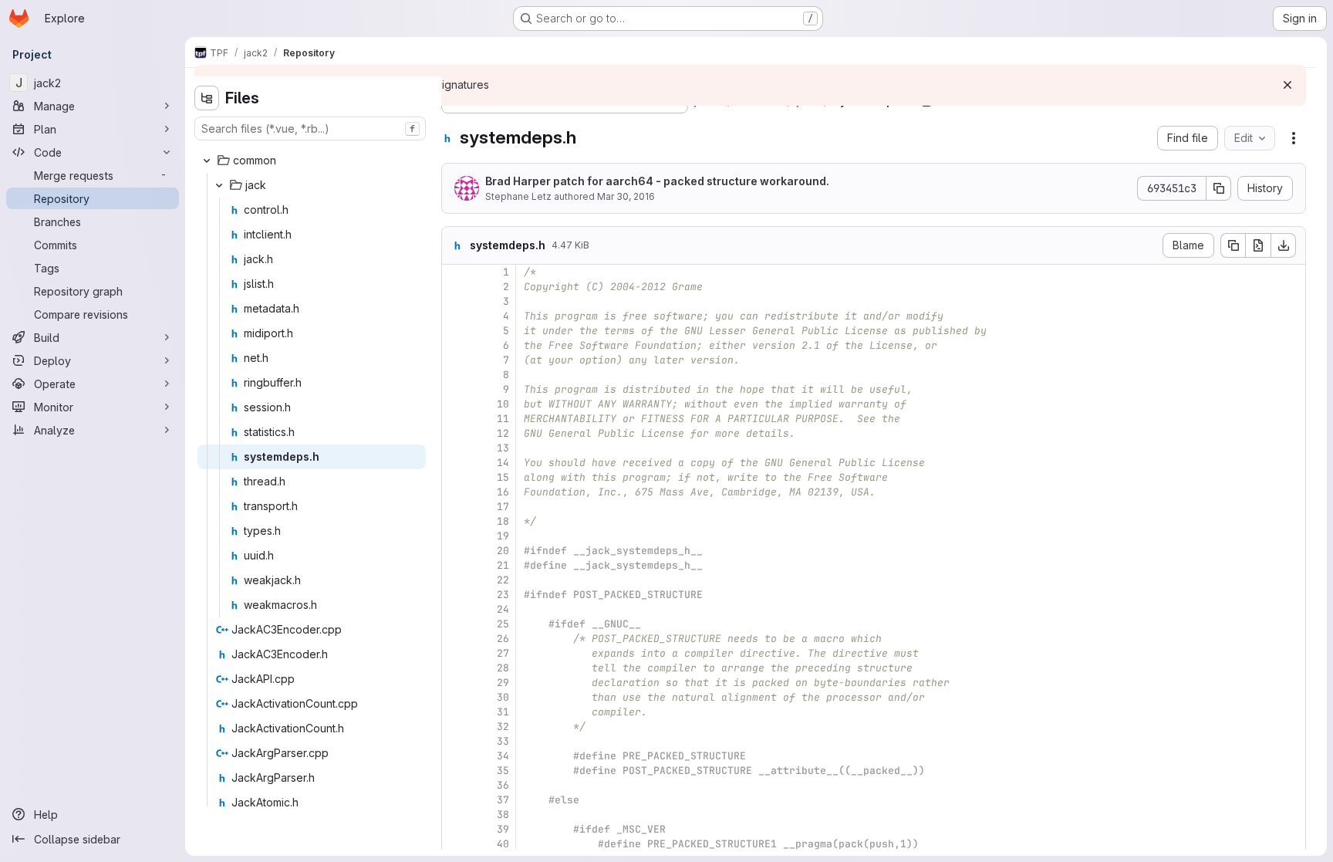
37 (503, 799)
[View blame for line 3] (455, 301)
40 (503, 843)
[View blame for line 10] (455, 404)
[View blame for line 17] (455, 506)
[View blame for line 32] (455, 726)
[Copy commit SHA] (1218, 188)
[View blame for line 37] (455, 800)
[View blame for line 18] (455, 521)
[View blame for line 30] (455, 697)
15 (503, 477)
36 (503, 785)
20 (503, 550)
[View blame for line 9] (455, 389)
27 (503, 653)
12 (503, 433)
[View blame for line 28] (455, 668)
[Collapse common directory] (206, 160)
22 (503, 579)
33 (503, 741)
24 (503, 609)
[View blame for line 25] (455, 624)
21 (503, 565)
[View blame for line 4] (455, 316)
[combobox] (310, 128)
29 (503, 682)
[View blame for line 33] (455, 741)
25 (503, 623)
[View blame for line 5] (455, 330)
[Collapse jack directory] (219, 185)
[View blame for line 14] (455, 462)
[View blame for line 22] (455, 580)
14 (503, 462)
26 (503, 638)
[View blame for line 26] (455, 638)
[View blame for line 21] (455, 565)
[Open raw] (1258, 245)
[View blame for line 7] (455, 360)
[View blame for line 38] (455, 814)
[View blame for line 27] (455, 653)
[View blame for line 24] (455, 609)
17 (503, 506)
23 (503, 594)
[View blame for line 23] (455, 594)
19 (503, 536)
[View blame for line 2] (455, 286)
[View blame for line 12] (455, 433)
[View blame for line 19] (455, 536)
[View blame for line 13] (455, 448)
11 (503, 418)
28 (503, 667)
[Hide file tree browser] (206, 98)
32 (503, 726)
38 (503, 814)
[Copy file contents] (1232, 245)
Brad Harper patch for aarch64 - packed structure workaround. (657, 181)
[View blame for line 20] (455, 550)
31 (503, 711)
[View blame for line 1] (455, 272)
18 (503, 521)
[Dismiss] (1287, 85)
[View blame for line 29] (455, 682)
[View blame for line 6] (455, 345)
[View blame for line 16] (455, 492)
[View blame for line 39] (455, 829)
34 (503, 755)
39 (503, 829)
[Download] (1283, 245)
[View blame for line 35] (455, 770)
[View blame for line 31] (455, 712)
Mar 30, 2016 (626, 196)
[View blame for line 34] (455, 756)
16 (503, 492)
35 (503, 770)
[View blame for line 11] (455, 418)
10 (503, 404)
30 (503, 697)
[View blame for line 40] (455, 844)
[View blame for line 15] (455, 477)
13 (503, 448)
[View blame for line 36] (455, 785)
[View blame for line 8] (455, 374)
